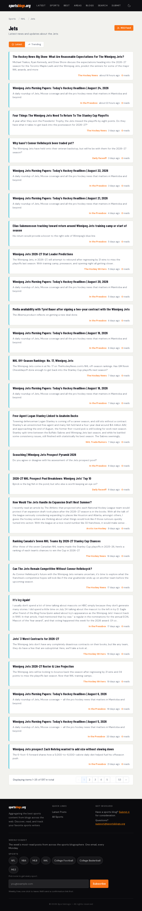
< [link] (78, 779)
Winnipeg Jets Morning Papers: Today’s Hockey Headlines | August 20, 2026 (60, 282)
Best (67, 5)
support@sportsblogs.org (110, 823)
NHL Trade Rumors (96, 442)
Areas (78, 5)
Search (103, 5)
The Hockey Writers (95, 269)
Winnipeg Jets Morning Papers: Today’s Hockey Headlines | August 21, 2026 (60, 198)
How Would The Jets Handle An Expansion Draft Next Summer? (52, 502)
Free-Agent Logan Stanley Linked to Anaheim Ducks (45, 416)
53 (119, 779)
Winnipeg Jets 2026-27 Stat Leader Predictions (43, 254)
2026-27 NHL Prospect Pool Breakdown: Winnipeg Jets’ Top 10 (52, 478)
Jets (32, 18)
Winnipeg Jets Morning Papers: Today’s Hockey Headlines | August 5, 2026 (60, 721)
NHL (23, 18)
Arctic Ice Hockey (96, 528)
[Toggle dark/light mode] (129, 5)
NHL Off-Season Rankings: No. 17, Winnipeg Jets (43, 360)
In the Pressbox (88, 103)
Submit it (124, 811)
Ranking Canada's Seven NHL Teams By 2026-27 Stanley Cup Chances (57, 541)
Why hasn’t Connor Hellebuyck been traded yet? (43, 143)
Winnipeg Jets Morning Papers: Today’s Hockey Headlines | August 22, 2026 (60, 170)
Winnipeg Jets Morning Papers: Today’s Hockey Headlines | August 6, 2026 (60, 694)
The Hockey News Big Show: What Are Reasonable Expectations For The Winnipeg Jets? (68, 56)
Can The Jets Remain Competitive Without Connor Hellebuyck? (52, 569)
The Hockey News (88, 75)
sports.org (19, 5)
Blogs (90, 5)
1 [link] (84, 779)
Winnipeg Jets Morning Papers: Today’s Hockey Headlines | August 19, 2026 (60, 333)
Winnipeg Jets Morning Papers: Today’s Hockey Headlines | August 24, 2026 (61, 88)
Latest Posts (59, 811)
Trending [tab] (36, 44)
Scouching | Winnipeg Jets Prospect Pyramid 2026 (44, 455)
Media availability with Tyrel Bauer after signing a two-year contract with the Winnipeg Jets (71, 309)
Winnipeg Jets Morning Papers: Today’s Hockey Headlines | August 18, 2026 (60, 388)
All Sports (57, 816)
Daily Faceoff (99, 158)
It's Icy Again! (21, 600)
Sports (55, 5)
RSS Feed (126, 27)
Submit (116, 5)
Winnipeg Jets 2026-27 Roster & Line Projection (43, 666)
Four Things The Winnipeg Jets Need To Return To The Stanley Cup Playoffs (61, 115)
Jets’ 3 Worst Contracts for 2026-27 (36, 639)
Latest (41, 5)
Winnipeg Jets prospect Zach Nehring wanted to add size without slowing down (63, 749)
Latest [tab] (18, 44)
